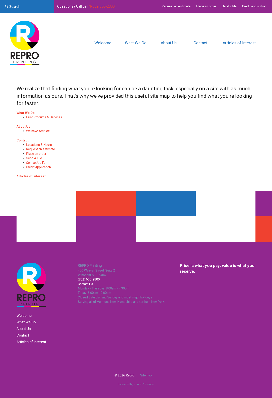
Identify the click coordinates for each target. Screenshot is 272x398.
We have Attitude (38, 131)
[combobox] (27, 6)
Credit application (254, 6)
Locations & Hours (39, 145)
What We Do (136, 42)
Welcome (102, 42)
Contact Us (85, 284)
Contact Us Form (37, 163)
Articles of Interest (239, 42)
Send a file (229, 6)
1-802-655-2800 (102, 6)
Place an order (206, 6)
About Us (169, 42)
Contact (200, 42)
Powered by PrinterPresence (136, 384)
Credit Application (38, 167)
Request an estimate (176, 6)
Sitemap (146, 375)
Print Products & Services (44, 117)
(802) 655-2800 (89, 279)
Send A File (34, 158)
